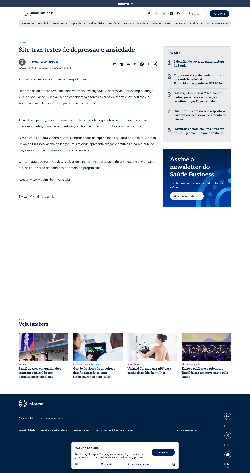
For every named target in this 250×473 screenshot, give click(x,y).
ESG (167, 23)
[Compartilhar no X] (135, 64)
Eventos (26, 23)
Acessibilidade (27, 430)
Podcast (194, 23)
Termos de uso (81, 430)
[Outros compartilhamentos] (155, 64)
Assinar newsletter (187, 196)
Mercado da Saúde (134, 23)
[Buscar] (189, 14)
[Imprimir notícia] (121, 64)
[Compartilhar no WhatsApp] (142, 64)
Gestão (113, 23)
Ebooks (157, 23)
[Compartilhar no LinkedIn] (128, 64)
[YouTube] (171, 13)
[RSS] (179, 13)
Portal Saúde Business (45, 62)
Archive (22, 42)
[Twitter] (156, 13)
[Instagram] (141, 13)
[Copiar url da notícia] (114, 64)
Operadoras (78, 23)
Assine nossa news (218, 23)
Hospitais (43, 23)
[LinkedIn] (164, 13)
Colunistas (180, 23)
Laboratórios (96, 23)
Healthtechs (60, 23)
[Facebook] (149, 13)
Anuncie (219, 13)
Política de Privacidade (54, 430)
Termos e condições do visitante (114, 430)
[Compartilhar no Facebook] (148, 64)
